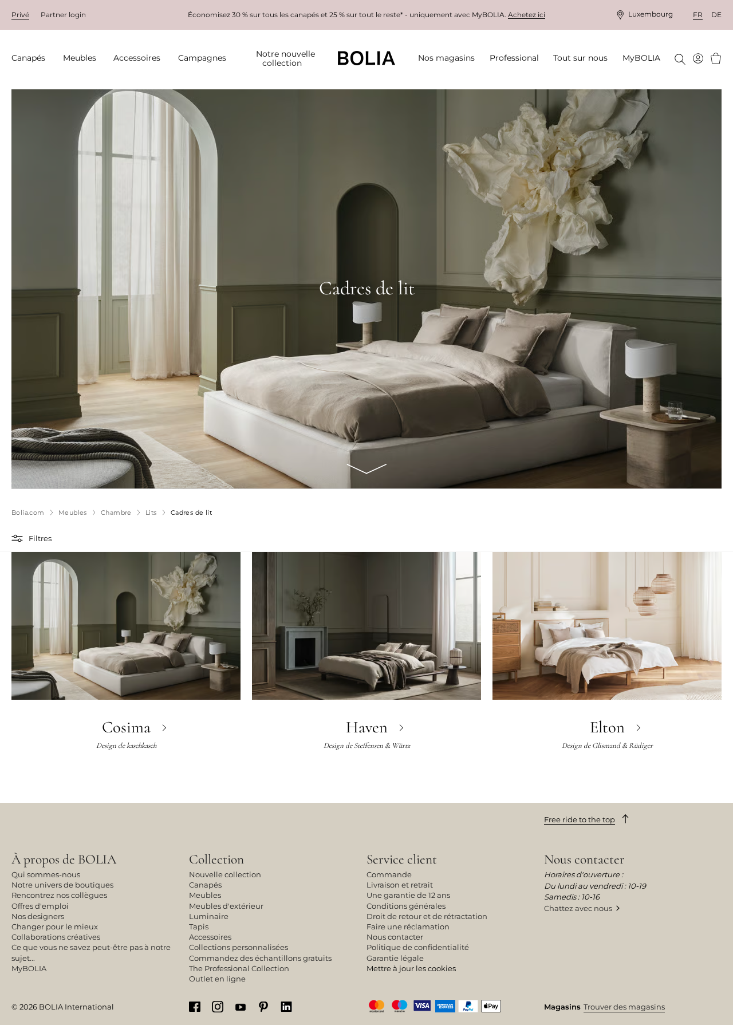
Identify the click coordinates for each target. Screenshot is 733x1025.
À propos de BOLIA (63, 859)
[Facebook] (194, 1006)
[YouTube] (240, 1006)
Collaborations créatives (55, 936)
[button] (18, 538)
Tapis (198, 926)
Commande (389, 874)
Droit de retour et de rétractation (426, 916)
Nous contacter (394, 936)
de (716, 14)
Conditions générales (406, 905)
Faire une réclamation (408, 926)
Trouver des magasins (624, 1006)
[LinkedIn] (286, 1006)
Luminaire (208, 916)
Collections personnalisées (238, 947)
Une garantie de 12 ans (408, 895)
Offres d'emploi (40, 905)
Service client (401, 859)
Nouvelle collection (225, 874)
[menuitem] (32, 58)
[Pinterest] (263, 1006)
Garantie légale (395, 958)
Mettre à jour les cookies (411, 968)
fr (698, 14)
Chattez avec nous (578, 908)
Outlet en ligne (217, 978)
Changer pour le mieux (54, 926)
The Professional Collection (239, 968)
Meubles (205, 895)
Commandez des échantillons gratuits (260, 958)
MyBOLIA (28, 968)
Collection (216, 859)
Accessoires (210, 936)
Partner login (63, 14)
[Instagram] (217, 1006)
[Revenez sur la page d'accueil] (366, 58)
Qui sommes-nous (45, 874)
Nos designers (37, 916)
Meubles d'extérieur (226, 905)
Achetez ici (526, 14)
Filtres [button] (40, 538)
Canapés (205, 884)
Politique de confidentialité (417, 947)
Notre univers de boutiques (62, 884)
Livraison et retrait (399, 884)
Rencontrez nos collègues (59, 895)
